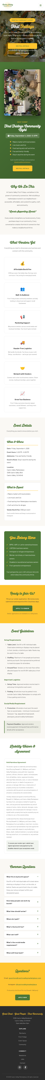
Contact (22, 1063)
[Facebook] (25, 1067)
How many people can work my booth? (18, 902)
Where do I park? (12, 919)
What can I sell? (12, 934)
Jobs (22, 1059)
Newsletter (22, 1055)
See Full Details (22, 46)
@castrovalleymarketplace (22, 162)
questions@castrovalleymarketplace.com (25, 978)
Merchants (22, 1033)
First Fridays (23, 1037)
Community (22, 1044)
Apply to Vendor (22, 53)
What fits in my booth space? (17, 877)
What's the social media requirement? (15, 943)
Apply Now (22, 997)
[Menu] (40, 5)
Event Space (23, 1041)
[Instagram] (19, 1067)
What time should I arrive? (16, 911)
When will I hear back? (14, 953)
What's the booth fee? (15, 927)
